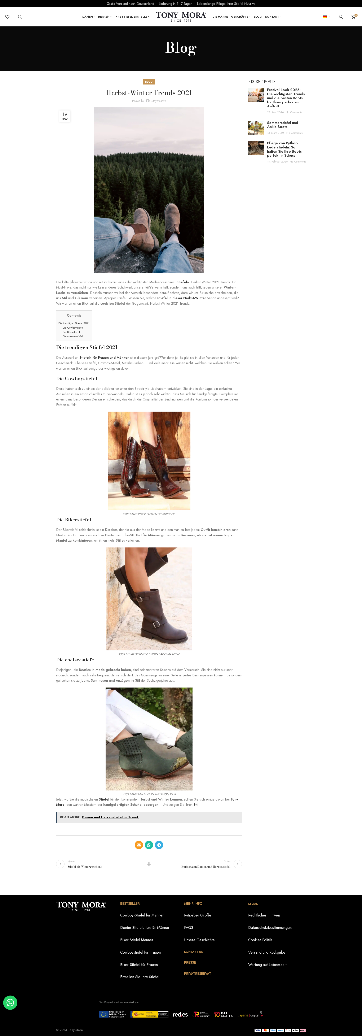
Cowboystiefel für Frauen (140, 952)
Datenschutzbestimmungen (270, 927)
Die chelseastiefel (73, 336)
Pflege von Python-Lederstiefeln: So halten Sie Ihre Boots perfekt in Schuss (284, 149)
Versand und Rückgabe (266, 952)
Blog (149, 82)
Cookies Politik (260, 940)
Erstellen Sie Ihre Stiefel (139, 977)
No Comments (294, 112)
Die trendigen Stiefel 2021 (74, 323)
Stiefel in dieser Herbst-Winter (181, 298)
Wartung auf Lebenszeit (267, 964)
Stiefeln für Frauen (94, 357)
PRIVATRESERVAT (197, 973)
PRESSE (190, 962)
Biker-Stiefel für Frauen (139, 964)
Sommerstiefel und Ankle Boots (282, 125)
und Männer (119, 357)
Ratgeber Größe (197, 915)
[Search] (20, 17)
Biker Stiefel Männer (136, 940)
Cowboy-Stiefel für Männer (142, 915)
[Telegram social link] (159, 845)
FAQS (188, 927)
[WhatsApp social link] (149, 845)
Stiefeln (183, 282)
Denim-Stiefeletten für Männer (144, 927)
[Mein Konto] (341, 17)
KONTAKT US (193, 952)
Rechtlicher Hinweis (264, 915)
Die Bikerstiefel (71, 332)
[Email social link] (139, 845)
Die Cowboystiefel (73, 328)
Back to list (149, 864)
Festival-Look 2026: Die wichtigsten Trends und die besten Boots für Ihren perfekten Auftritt (286, 98)
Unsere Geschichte (199, 940)
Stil (196, 804)
